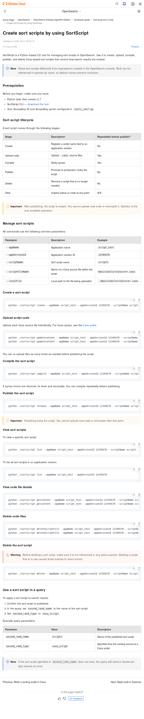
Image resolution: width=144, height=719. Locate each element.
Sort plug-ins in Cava (103, 19)
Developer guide (82, 19)
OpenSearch (24, 19)
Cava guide (89, 325)
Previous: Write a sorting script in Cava (24, 682)
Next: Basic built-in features (126, 682)
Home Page (8, 19)
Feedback (77, 698)
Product (135, 46)
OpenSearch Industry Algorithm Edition (51, 19)
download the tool (38, 104)
